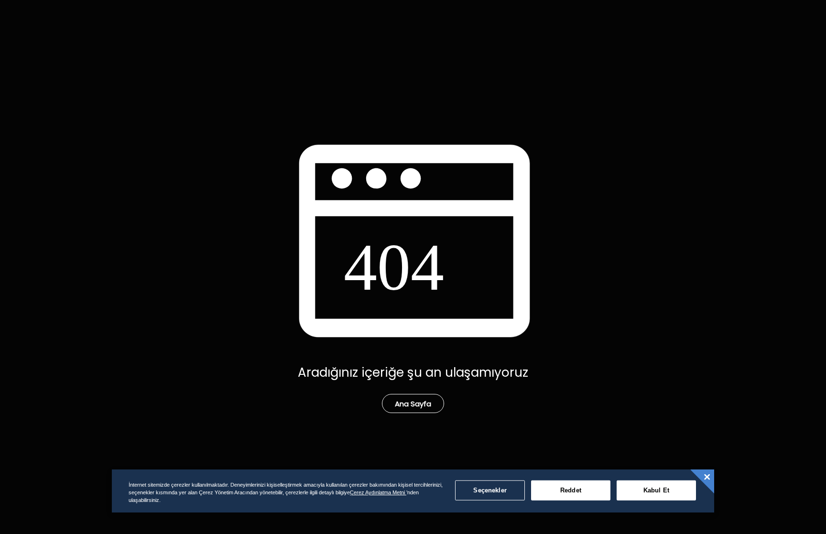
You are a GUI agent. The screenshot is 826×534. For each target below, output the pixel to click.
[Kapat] (706, 477)
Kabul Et (656, 490)
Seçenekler (489, 490)
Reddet (570, 490)
